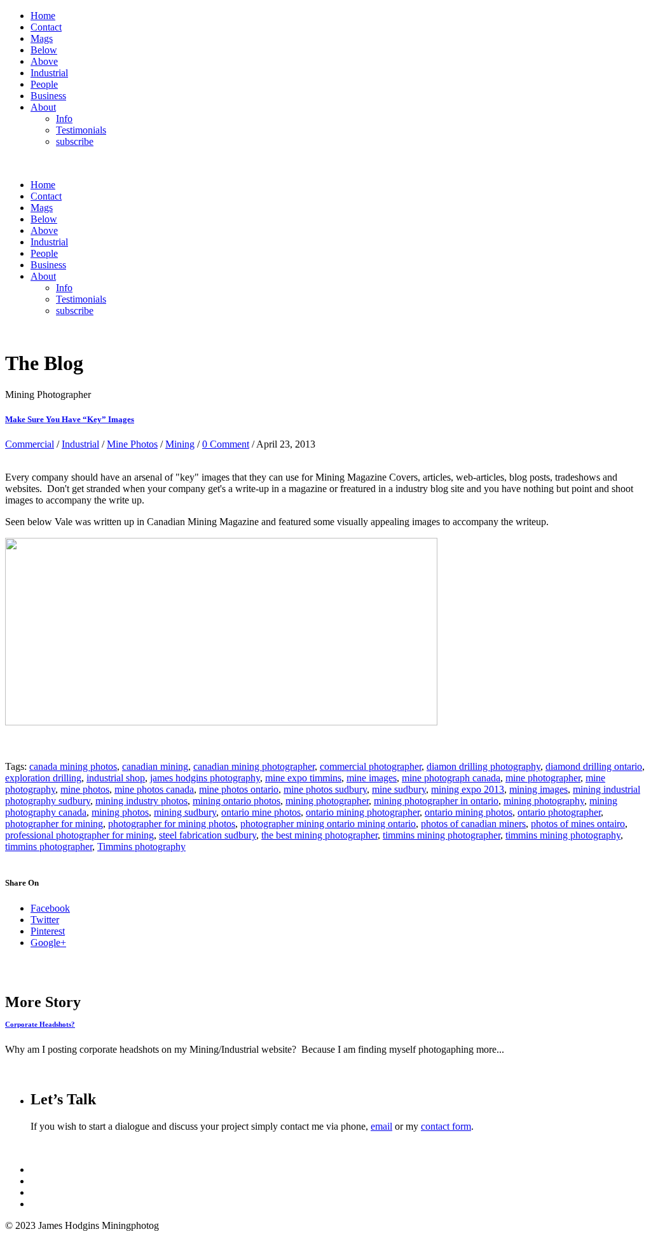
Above (44, 61)
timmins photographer (48, 846)
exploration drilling (43, 777)
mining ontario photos (236, 800)
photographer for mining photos (171, 823)
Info (64, 118)
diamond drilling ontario (593, 766)
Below (44, 50)
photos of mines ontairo (578, 823)
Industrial (49, 72)
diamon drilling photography (483, 766)
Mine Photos (132, 444)
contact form (446, 1126)
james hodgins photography (205, 777)
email (381, 1126)
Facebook (50, 908)
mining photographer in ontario (436, 800)
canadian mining (155, 766)
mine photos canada (154, 789)
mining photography (544, 800)
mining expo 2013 (467, 789)
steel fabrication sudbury (207, 835)
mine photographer (542, 777)
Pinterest (48, 931)
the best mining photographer (319, 835)
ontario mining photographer (363, 812)
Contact (46, 27)
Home (43, 15)
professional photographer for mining (79, 835)
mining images (538, 789)
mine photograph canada (451, 777)
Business (48, 95)
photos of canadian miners (473, 823)
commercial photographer (370, 766)
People (44, 84)
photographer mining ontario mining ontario (328, 823)
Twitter (45, 919)
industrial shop (115, 777)
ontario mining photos (468, 812)
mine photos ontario (238, 789)
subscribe (74, 141)
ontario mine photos (261, 812)
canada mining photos (73, 766)
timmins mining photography (562, 835)
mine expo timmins (303, 777)
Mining (180, 444)
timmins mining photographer (441, 835)
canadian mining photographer (254, 766)
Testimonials (81, 130)
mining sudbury (185, 812)
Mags (42, 38)
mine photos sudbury (325, 789)
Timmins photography (141, 846)
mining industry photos (141, 800)
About (43, 107)
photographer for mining (54, 823)
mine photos (84, 789)
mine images (371, 777)
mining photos (120, 812)
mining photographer (327, 800)
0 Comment (225, 444)
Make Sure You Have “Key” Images (69, 419)
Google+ (48, 942)
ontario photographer (559, 812)
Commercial (29, 444)
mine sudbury (399, 789)
